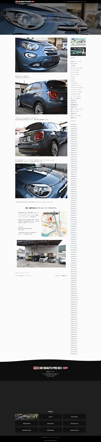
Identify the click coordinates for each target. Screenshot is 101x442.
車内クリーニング (74, 115)
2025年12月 (73, 141)
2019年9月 (73, 304)
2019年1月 (73, 321)
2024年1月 (73, 191)
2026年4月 (73, 133)
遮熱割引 (72, 117)
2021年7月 (73, 256)
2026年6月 (73, 128)
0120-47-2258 (48, 375)
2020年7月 (73, 282)
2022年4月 (73, 237)
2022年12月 (73, 219)
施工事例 (72, 107)
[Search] (85, 2)
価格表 (68, 1)
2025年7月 (73, 152)
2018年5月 (73, 338)
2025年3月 (73, 161)
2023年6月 (73, 206)
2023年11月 (73, 196)
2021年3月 (73, 265)
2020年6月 (73, 284)
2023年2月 (73, 215)
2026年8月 (73, 124)
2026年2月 (73, 137)
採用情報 (75, 1)
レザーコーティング (75, 96)
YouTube (72, 63)
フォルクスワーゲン (75, 85)
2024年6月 (73, 180)
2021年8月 (73, 254)
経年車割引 (73, 113)
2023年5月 (73, 208)
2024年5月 (73, 183)
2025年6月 (73, 154)
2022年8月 (73, 228)
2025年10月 (73, 146)
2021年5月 (73, 260)
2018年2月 (73, 345)
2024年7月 (73, 178)
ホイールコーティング (75, 91)
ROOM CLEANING (74, 416)
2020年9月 (73, 278)
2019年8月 (73, 306)
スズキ (72, 76)
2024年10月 (73, 172)
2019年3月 (73, 317)
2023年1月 (73, 217)
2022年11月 (73, 221)
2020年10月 (73, 276)
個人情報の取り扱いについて (46, 437)
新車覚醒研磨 (73, 104)
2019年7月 (73, 308)
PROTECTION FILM (74, 423)
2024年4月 (73, 185)
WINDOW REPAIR (50, 430)
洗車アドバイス (74, 111)
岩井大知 (56, 22)
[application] (78, 51)
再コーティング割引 (75, 98)
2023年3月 (73, 213)
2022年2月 (73, 241)
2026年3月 (73, 135)
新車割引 (72, 102)
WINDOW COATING (26, 423)
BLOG (79, 1)
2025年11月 (73, 144)
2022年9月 (73, 226)
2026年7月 (73, 126)
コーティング (50, 15)
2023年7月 (73, 204)
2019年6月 (73, 310)
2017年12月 (73, 349)
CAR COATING (26, 416)
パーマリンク (26, 272)
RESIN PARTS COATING (26, 430)
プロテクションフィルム (76, 87)
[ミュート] (82, 54)
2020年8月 (73, 280)
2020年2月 (73, 293)
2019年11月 (73, 299)
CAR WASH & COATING (74, 430)
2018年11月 (73, 325)
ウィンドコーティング (75, 68)
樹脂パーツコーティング (76, 109)
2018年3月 (73, 343)
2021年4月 (73, 263)
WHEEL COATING (50, 423)
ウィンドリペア (74, 70)
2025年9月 (73, 148)
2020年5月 (73, 286)
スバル (72, 78)
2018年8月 (73, 332)
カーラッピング (74, 72)
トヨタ (72, 81)
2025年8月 (73, 150)
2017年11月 (73, 351)
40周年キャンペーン (75, 61)
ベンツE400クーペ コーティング (24, 275)
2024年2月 (73, 189)
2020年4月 (73, 289)
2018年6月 (73, 336)
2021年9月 (73, 252)
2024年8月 (73, 176)
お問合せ (81, 1)
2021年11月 (73, 247)
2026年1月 (73, 139)
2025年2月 (73, 163)
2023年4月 (73, 211)
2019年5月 (73, 312)
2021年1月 (73, 269)
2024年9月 (73, 174)
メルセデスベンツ (74, 94)
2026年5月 (73, 131)
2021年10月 (73, 250)
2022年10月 (73, 224)
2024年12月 (73, 167)
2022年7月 (73, 230)
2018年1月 (73, 347)
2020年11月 (73, 273)
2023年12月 (73, 193)
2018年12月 (73, 323)
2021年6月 (73, 258)
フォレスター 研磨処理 (60, 275)
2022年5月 (73, 234)
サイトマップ (54, 437)
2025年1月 (73, 165)
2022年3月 (73, 239)
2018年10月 (73, 328)
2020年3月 (73, 291)
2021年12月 (73, 245)
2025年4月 (73, 159)
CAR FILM (50, 416)
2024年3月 (73, 187)
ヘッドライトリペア (75, 89)
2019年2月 (73, 319)
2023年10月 (73, 198)
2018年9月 (73, 330)
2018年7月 (73, 334)
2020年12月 (73, 271)
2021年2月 (73, 267)
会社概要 (71, 1)
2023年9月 (73, 200)
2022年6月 (73, 232)
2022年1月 (73, 243)
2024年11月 (73, 170)
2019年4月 (73, 315)
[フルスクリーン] (84, 54)
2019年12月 (73, 297)
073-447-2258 (53, 375)
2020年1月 (73, 295)
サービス (64, 1)
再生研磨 (72, 100)
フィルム (72, 83)
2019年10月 (73, 302)
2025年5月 (73, 157)
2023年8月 (73, 202)
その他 (72, 65)
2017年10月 (73, 354)
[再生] (72, 54)
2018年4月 (73, 341)
